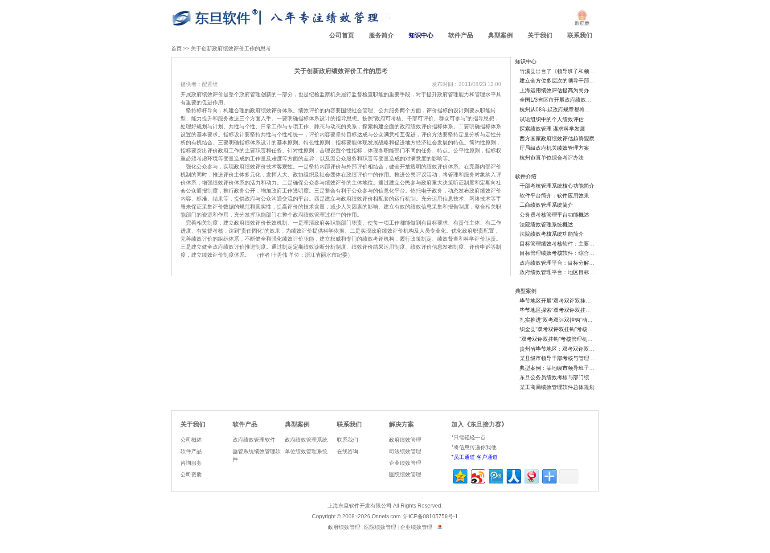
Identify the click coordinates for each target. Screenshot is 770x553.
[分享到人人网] (513, 475)
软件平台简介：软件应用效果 (554, 196)
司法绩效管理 (405, 451)
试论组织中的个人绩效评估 (552, 119)
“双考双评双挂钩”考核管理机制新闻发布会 (569, 339)
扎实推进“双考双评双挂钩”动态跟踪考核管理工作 (577, 320)
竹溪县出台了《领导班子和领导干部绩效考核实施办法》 (586, 71)
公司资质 (191, 474)
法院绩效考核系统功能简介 (552, 234)
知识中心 (421, 35)
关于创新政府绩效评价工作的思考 (231, 48)
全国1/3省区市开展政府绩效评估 (558, 100)
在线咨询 (347, 451)
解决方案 (401, 424)
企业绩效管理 (405, 463)
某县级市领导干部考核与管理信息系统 (565, 358)
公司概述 (191, 440)
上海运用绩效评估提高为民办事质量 (562, 90)
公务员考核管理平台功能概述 (554, 215)
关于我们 (540, 35)
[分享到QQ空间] (459, 475)
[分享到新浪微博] (477, 475)
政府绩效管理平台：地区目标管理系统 (565, 272)
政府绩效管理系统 (306, 440)
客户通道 (487, 457)
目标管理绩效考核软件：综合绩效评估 (565, 253)
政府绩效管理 (405, 440)
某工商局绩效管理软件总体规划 (557, 387)
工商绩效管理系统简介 (546, 205)
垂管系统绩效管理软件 (257, 455)
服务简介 (381, 35)
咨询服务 (191, 463)
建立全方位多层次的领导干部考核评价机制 (570, 81)
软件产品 (460, 35)
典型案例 (500, 35)
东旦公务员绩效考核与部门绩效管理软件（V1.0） (579, 377)
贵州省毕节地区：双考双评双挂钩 (560, 349)
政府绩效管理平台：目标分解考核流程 (565, 263)
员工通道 (464, 457)
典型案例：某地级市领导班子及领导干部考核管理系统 (584, 368)
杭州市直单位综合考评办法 (552, 158)
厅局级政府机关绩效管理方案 (554, 148)
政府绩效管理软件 (254, 440)
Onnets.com (386, 516)
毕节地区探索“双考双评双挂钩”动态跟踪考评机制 (577, 310)
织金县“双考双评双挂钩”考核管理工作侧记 (569, 329)
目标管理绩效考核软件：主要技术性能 (565, 244)
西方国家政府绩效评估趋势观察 (557, 138)
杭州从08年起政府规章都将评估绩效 (563, 110)
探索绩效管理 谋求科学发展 (552, 129)
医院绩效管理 (405, 474)
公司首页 (341, 35)
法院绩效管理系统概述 (546, 224)
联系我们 (579, 35)
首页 (176, 48)
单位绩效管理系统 (306, 451)
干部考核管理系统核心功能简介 (557, 186)
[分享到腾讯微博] (495, 475)
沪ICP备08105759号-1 (430, 516)
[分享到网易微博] (531, 475)
